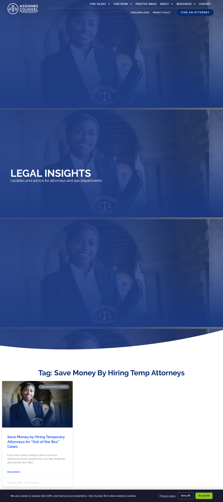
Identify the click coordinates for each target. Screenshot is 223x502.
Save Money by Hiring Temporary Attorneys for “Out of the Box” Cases (36, 442)
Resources (186, 5)
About (167, 5)
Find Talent (101, 5)
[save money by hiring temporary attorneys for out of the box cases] (37, 404)
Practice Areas (147, 5)
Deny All (185, 495)
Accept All (204, 495)
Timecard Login (140, 13)
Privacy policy (168, 495)
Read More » (14, 472)
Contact (206, 5)
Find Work (124, 5)
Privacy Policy (162, 13)
